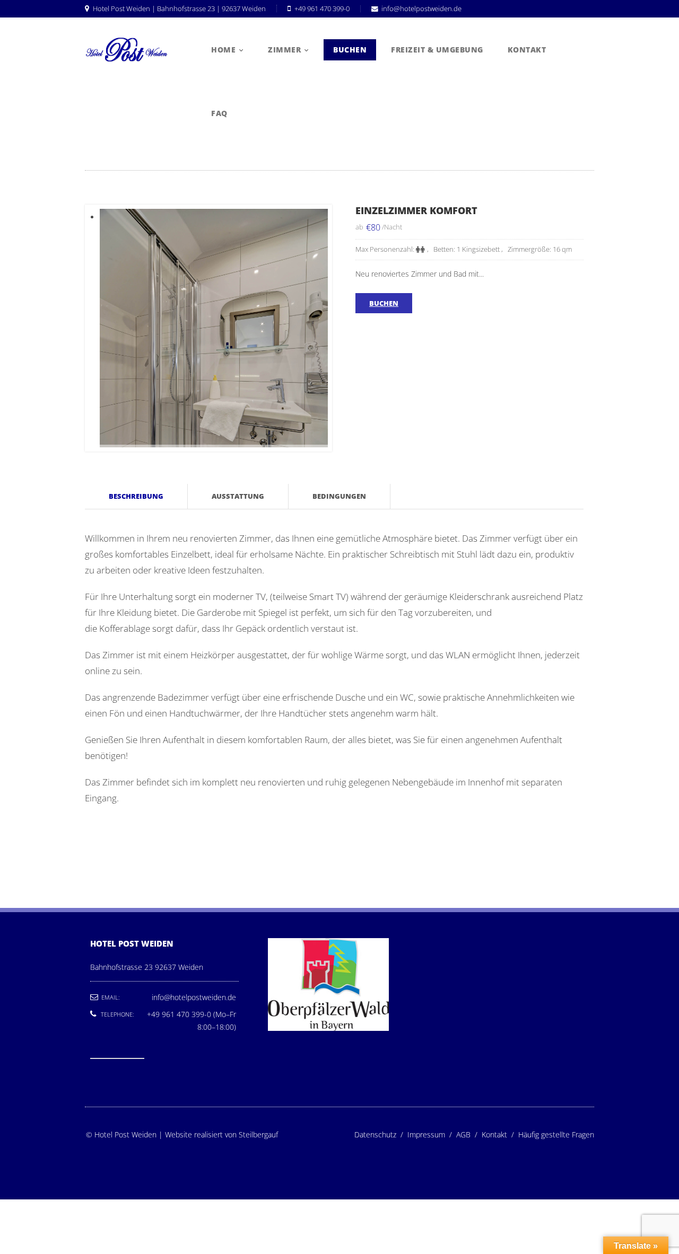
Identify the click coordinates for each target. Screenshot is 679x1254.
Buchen (383, 303)
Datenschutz (380, 1134)
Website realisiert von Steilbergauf (221, 1134)
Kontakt (500, 1134)
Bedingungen (339, 496)
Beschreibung (136, 496)
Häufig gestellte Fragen (556, 1134)
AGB (469, 1134)
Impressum (431, 1134)
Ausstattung (238, 496)
